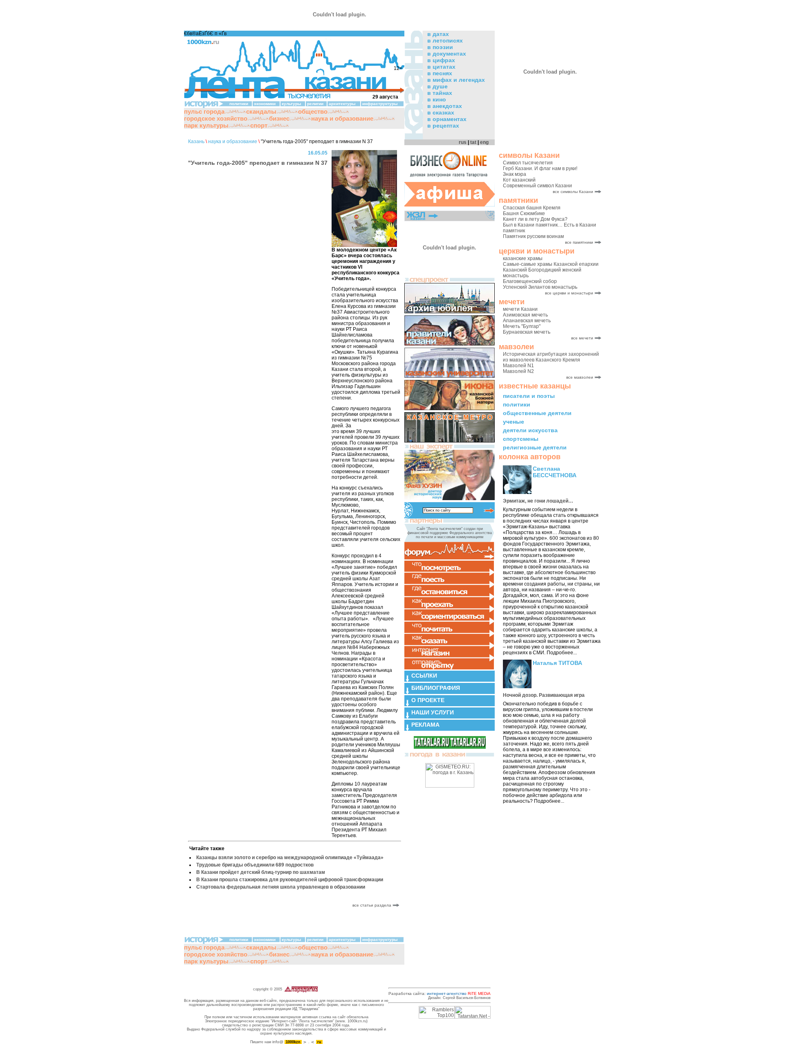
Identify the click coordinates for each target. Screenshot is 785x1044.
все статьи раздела (372, 905)
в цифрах (441, 60)
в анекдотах (444, 106)
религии (315, 103)
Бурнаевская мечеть (526, 332)
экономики (265, 103)
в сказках (440, 112)
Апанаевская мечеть (527, 320)
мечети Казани (520, 309)
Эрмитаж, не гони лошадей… (538, 501)
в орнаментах (447, 119)
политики (516, 404)
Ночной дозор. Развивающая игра (544, 695)
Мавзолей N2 (518, 371)
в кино (436, 99)
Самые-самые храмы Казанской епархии (551, 264)
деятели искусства (530, 430)
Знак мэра (514, 174)
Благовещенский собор (530, 281)
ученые (513, 421)
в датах (438, 34)
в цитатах (441, 66)
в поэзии (440, 47)
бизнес (279, 118)
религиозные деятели (535, 447)
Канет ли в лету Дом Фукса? (535, 219)
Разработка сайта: (439, 993)
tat (473, 142)
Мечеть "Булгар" (522, 326)
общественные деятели (537, 413)
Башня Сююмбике (524, 213)
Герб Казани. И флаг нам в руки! (540, 168)
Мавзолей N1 (518, 365)
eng (484, 142)
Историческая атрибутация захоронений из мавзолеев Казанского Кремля (551, 357)
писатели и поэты (529, 396)
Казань (196, 141)
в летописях (445, 40)
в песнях (439, 73)
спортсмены (520, 439)
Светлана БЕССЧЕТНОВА (554, 471)
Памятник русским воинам (533, 236)
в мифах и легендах (456, 79)
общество (312, 111)
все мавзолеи (579, 377)
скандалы (261, 111)
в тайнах (439, 93)
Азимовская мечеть (525, 315)
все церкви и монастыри (569, 293)
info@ (277, 1042)
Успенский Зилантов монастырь (540, 287)
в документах (446, 53)
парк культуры (206, 125)
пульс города (204, 111)
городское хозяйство (215, 118)
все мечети (582, 338)
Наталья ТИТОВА (557, 663)
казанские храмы (523, 258)
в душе (437, 86)
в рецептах (443, 125)
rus (463, 142)
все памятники (579, 242)
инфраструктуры (380, 103)
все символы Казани (573, 191)
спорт (258, 125)
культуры (291, 103)
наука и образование (342, 118)
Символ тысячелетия (528, 163)
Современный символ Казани (537, 186)
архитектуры (342, 103)
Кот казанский (519, 180)
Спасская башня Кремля (532, 208)
